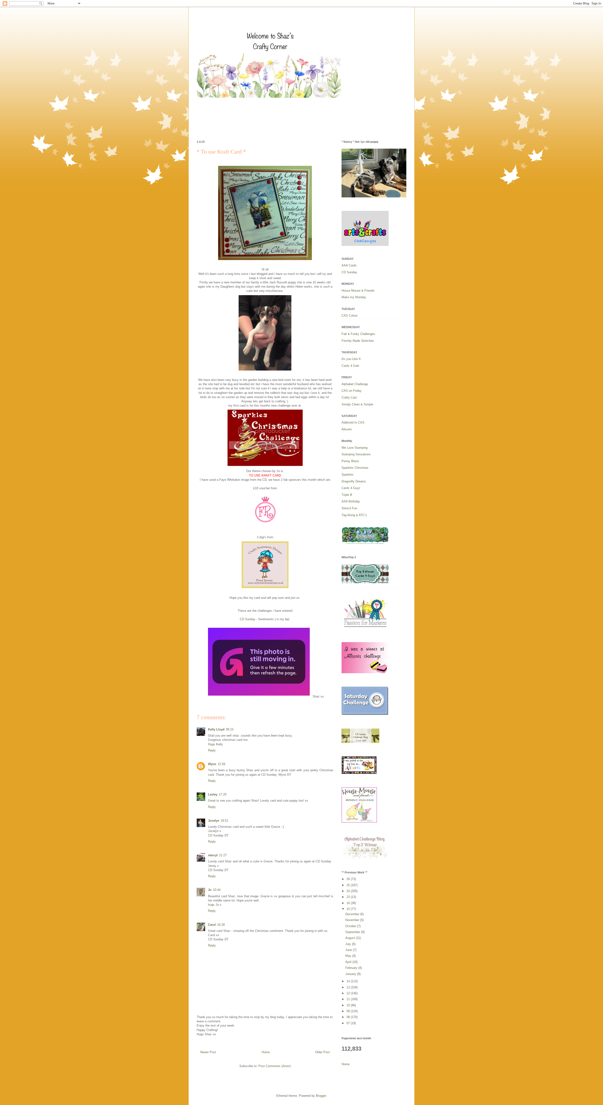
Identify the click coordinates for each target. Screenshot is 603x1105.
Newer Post (208, 1052)
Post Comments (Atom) (274, 1066)
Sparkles (348, 474)
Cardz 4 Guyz (351, 488)
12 (348, 993)
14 (348, 981)
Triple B (347, 495)
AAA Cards (349, 265)
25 (348, 885)
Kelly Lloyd (216, 729)
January (351, 974)
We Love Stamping (354, 447)
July (348, 944)
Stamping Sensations (356, 454)
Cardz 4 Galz (350, 365)
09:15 (229, 729)
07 (348, 1023)
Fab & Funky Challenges (358, 334)
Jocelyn (213, 820)
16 (348, 903)
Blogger (321, 1095)
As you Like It (351, 359)
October (351, 926)
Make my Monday (354, 297)
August (350, 938)
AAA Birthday (351, 501)
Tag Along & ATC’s (354, 515)
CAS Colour (350, 315)
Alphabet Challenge (355, 384)
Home (266, 1052)
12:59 (221, 764)
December (352, 914)
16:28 (221, 924)
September (353, 932)
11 (348, 999)
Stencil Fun (349, 508)
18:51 (224, 820)
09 (348, 1011)
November (352, 920)
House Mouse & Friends (358, 290)
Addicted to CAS (353, 422)
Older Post (322, 1052)
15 (348, 909)
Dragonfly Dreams (354, 481)
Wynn (212, 764)
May (348, 956)
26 (348, 879)
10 (348, 1005)
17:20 (222, 794)
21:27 (223, 855)
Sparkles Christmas (355, 467)
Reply (212, 750)
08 (348, 1017)
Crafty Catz (349, 397)
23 (348, 897)
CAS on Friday (352, 390)
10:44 (216, 890)
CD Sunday (247, 619)
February (351, 968)
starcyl (213, 855)
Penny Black (350, 461)
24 (348, 891)
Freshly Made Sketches (358, 341)
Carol (212, 924)
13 (348, 987)
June (349, 950)
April (348, 962)
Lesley (212, 794)
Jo (210, 890)
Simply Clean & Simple (357, 404)
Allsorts (347, 429)
